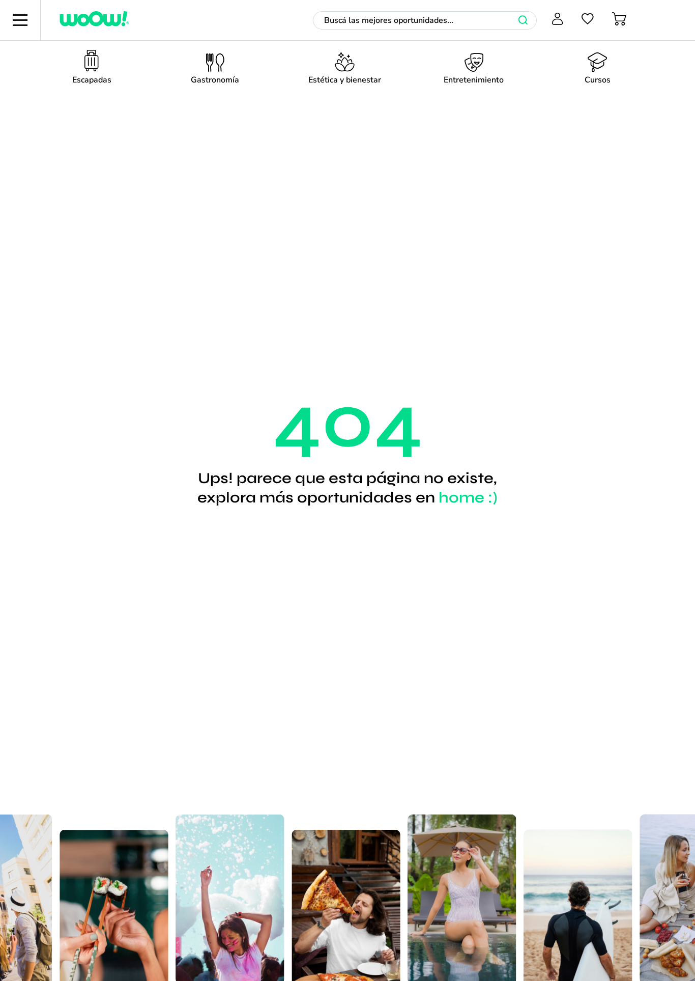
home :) (468, 497)
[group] (91, 69)
